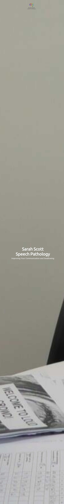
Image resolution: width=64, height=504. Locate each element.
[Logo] (31, 6)
